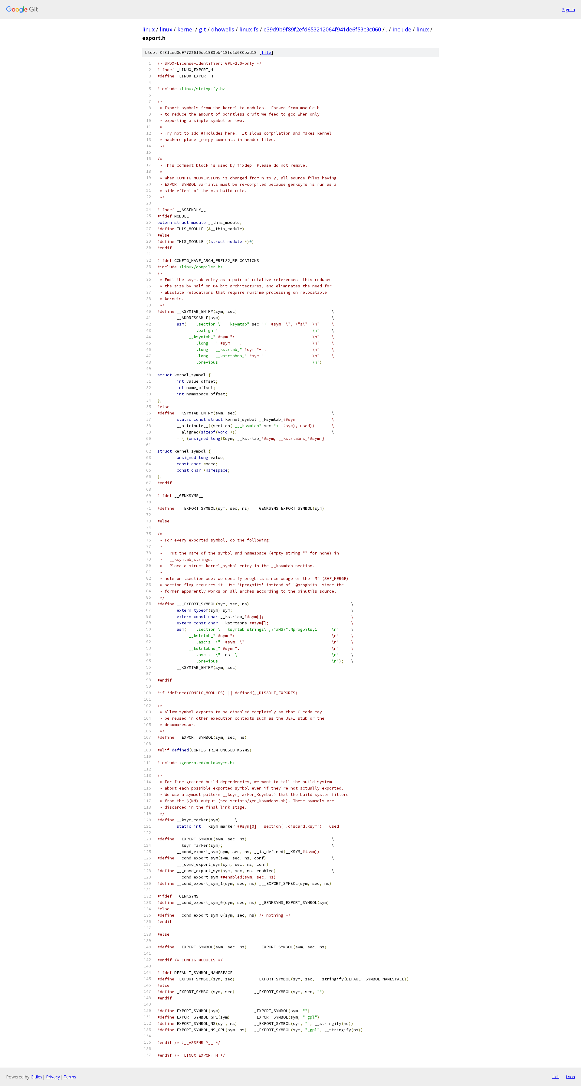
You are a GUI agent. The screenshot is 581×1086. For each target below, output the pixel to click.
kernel (185, 29)
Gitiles (36, 1077)
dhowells (222, 29)
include (401, 29)
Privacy (53, 1077)
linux (148, 29)
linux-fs (248, 29)
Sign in (568, 9)
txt (555, 1076)
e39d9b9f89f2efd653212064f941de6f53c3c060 (322, 29)
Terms (70, 1077)
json (570, 1076)
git (202, 29)
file (266, 52)
